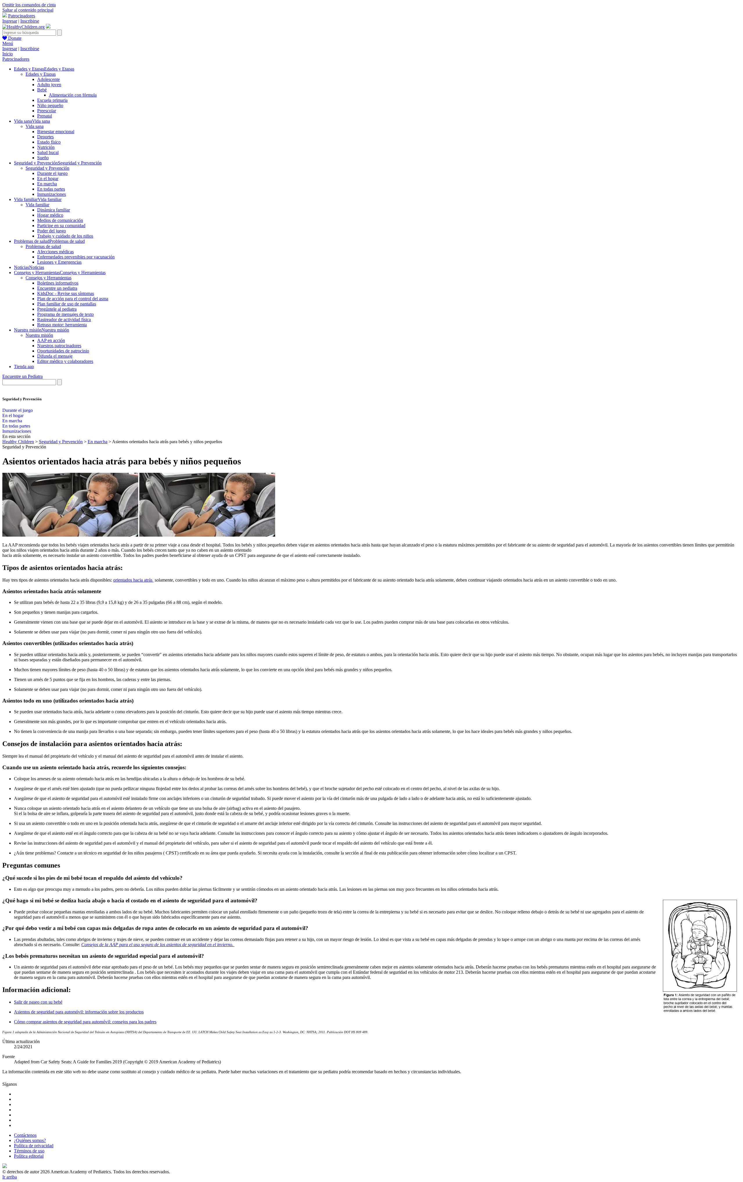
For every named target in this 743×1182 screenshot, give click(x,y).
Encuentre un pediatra (57, 288)
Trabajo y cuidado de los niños (65, 235)
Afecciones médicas (55, 251)
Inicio (7, 53)
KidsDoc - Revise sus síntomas (65, 293)
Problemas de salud (43, 246)
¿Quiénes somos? (30, 1140)
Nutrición (46, 147)
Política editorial (29, 1156)
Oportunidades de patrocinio (63, 350)
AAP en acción (51, 340)
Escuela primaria (52, 100)
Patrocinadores (21, 15)
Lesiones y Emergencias (59, 262)
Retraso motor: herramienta (62, 324)
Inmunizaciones (51, 194)
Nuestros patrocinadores (59, 345)
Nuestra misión (39, 335)
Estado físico (49, 142)
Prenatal (44, 115)
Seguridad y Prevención (47, 168)
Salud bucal (48, 152)
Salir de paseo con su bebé (38, 1002)
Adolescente (48, 79)
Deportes (45, 136)
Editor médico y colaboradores (65, 361)
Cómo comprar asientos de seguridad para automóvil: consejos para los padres (85, 1021)
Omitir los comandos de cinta (29, 4)
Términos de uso (29, 1150)
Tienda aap (24, 366)
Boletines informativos (57, 282)
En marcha (47, 183)
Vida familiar (37, 204)
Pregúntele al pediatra (57, 309)
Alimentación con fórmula (73, 95)
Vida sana (35, 126)
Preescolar (46, 110)
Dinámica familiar (53, 209)
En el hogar (47, 178)
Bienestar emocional (55, 131)
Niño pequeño (50, 105)
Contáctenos (25, 1135)
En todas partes (51, 189)
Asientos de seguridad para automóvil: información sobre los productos (79, 1011)
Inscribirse (29, 21)
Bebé (42, 89)
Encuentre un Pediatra (22, 376)
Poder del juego (51, 230)
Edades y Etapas (41, 74)
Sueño (43, 157)
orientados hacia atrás (133, 580)
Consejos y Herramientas (48, 277)
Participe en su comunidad (61, 225)
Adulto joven (49, 84)
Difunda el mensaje (55, 356)
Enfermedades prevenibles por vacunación (76, 256)
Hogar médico (50, 215)
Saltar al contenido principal (27, 10)
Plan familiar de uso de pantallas (66, 303)
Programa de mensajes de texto (65, 314)
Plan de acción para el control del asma (72, 298)
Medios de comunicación (60, 220)
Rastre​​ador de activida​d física (64, 319)
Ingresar (9, 21)
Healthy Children (18, 441)
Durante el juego (52, 173)
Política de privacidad (33, 1145)
